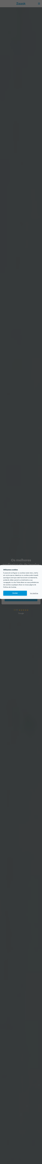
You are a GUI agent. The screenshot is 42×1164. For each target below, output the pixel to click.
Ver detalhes (34, 593)
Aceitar (15, 593)
